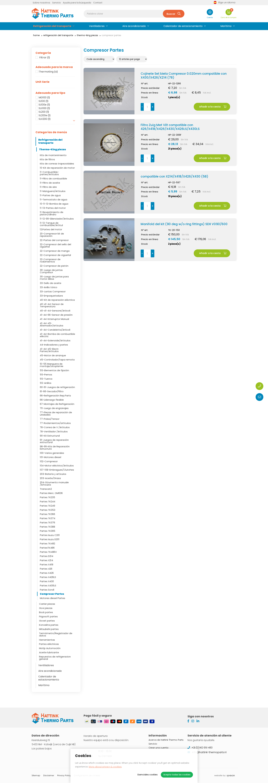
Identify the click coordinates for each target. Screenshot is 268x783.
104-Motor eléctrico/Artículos (57, 465)
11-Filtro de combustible (53, 178)
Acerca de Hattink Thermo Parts (166, 739)
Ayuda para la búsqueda (77, 2)
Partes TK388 (47, 526)
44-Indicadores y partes (54, 344)
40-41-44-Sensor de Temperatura (52, 305)
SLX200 (45, 119)
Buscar (171, 14)
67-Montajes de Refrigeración (57, 404)
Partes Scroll (47, 589)
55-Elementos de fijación (54, 370)
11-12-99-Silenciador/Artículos (57, 218)
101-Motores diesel (50, 457)
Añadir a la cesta (210, 106)
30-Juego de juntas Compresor (51, 271)
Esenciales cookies (148, 774)
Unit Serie (42, 81)
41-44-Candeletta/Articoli (55, 329)
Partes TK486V (48, 552)
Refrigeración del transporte (52, 26)
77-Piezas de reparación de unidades (56, 413)
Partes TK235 (47, 497)
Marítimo (226, 26)
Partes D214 (46, 556)
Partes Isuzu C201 (50, 535)
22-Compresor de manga (54, 250)
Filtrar (44, 57)
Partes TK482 (47, 543)
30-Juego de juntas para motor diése (54, 277)
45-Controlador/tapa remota (57, 359)
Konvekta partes (48, 624)
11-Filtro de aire (48, 187)
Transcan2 (46, 489)
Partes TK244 (47, 501)
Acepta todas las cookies (176, 774)
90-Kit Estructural (50, 435)
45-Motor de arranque (53, 355)
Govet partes (47, 620)
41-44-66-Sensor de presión (56, 314)
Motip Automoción (49, 648)
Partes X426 (47, 573)
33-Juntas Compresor (53, 291)
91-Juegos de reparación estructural (54, 441)
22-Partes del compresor (54, 240)
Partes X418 (46, 564)
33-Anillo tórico (48, 287)
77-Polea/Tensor (49, 419)
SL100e (44, 104)
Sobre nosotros (41, 2)
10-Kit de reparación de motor (57, 167)
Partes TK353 (47, 510)
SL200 (44, 111)
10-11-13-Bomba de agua (54, 203)
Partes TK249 (47, 505)
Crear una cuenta (158, 747)
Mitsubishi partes (49, 629)
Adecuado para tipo (50, 92)
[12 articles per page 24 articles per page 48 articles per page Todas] (132, 59)
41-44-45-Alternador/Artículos (51, 324)
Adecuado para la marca (54, 67)
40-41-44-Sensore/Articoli (55, 310)
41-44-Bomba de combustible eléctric (57, 335)
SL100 (43, 101)
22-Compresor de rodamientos (50, 260)
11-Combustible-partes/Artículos (49, 173)
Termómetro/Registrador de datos (55, 634)
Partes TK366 (47, 514)
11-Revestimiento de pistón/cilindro (51, 213)
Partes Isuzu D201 (49, 539)
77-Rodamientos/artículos (55, 423)
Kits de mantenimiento (53, 155)
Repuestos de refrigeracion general (55, 658)
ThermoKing (48, 71)
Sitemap (36, 775)
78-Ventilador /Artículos (54, 431)
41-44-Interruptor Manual (54, 319)
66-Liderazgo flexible (52, 399)
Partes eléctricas (49, 644)
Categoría (43, 52)
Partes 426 (46, 568)
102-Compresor (49, 461)
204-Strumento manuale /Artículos (54, 483)
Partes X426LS (48, 577)
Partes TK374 (47, 518)
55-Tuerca (46, 378)
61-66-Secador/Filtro (52, 391)
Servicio (56, 2)
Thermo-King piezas (87, 35)
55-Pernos (46, 374)
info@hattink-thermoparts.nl (209, 752)
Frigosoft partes (48, 616)
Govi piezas (45, 608)
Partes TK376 (47, 522)
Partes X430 (47, 581)
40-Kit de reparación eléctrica (57, 300)
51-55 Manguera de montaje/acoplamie (51, 365)
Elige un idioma (226, 2)
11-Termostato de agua (53, 199)
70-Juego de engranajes (54, 408)
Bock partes (46, 612)
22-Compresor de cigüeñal (55, 255)
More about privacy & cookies (105, 766)
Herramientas (47, 639)
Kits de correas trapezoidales (57, 163)
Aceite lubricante (49, 652)
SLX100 (44, 108)
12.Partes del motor (51, 229)
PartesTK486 (47, 547)
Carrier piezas (47, 603)
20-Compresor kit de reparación (52, 235)
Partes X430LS (48, 585)
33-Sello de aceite (50, 283)
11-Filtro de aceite (50, 182)
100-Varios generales (52, 453)
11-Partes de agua (50, 195)
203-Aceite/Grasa (50, 478)
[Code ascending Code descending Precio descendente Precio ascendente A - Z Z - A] (100, 59)
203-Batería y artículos (53, 474)
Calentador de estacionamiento (183, 26)
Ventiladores (97, 26)
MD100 (44, 97)
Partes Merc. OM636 (51, 493)
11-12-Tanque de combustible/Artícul (51, 224)
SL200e (45, 115)
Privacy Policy (64, 775)
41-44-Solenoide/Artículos (55, 340)
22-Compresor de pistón (54, 265)
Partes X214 (46, 560)
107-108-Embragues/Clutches (57, 469)
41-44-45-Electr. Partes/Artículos (49, 350)
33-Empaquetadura (51, 295)
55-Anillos (45, 383)
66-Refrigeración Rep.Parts (55, 395)
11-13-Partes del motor (53, 208)
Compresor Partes (52, 594)
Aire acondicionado (134, 26)
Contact (97, 2)
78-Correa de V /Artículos (55, 427)
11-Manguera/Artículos (52, 191)
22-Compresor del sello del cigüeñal (55, 245)
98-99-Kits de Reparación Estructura (55, 447)
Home (36, 35)
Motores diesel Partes (52, 598)
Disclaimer (48, 775)
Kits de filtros (47, 159)
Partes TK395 (47, 531)
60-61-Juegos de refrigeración (57, 387)
